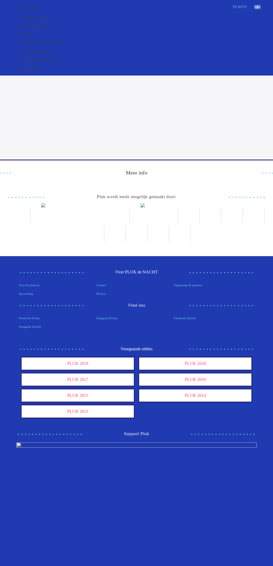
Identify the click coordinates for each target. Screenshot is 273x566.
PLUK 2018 (195, 363)
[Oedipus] (115, 234)
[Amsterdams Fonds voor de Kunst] (80, 215)
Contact (101, 285)
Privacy (101, 293)
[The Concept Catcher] (158, 234)
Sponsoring (26, 293)
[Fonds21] (189, 215)
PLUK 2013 (77, 411)
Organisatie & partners (188, 285)
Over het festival (29, 285)
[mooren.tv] (93, 234)
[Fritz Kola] (19, 215)
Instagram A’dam (107, 318)
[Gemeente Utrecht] (210, 215)
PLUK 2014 (195, 395)
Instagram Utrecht (30, 326)
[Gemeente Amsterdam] (180, 234)
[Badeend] (136, 234)
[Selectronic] (253, 215)
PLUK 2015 (77, 395)
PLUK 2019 (77, 363)
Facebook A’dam (29, 318)
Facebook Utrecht (185, 318)
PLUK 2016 (195, 379)
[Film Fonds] (154, 215)
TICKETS (239, 7)
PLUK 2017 (77, 379)
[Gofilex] (232, 215)
